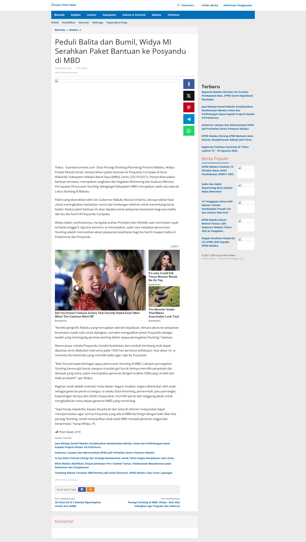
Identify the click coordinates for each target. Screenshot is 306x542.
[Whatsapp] (189, 131)
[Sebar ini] (189, 84)
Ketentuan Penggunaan (231, 258)
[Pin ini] (189, 107)
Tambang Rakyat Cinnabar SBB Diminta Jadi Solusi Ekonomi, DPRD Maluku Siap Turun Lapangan (113, 472)
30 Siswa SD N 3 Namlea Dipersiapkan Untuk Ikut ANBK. (78, 502)
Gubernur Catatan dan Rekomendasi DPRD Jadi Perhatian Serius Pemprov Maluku (105, 452)
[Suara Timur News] (63, 4)
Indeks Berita (209, 258)
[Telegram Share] (189, 119)
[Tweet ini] (189, 96)
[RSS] (91, 489)
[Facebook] (82, 489)
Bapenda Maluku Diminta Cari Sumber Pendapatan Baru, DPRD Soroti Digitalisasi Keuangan (227, 95)
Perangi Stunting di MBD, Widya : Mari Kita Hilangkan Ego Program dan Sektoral (154, 502)
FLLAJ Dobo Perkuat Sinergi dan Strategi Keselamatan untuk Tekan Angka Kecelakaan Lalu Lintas (114, 458)
